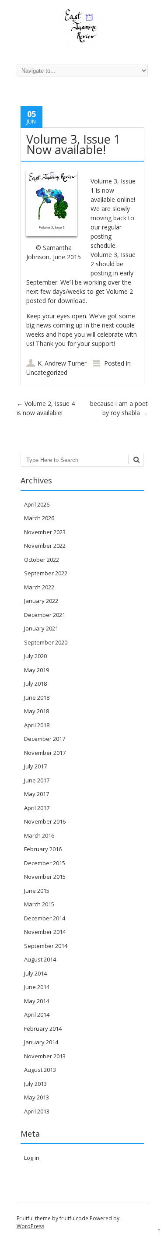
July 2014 (35, 973)
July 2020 (35, 656)
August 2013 (40, 1070)
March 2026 (39, 518)
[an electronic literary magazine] (82, 46)
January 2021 (41, 628)
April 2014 (36, 1014)
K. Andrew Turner (62, 363)
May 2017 (36, 794)
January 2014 (41, 1042)
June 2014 (36, 987)
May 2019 (36, 670)
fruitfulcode (73, 1218)
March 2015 (39, 904)
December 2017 (44, 739)
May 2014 (36, 1001)
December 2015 (44, 863)
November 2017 (45, 753)
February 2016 (43, 849)
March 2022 (39, 587)
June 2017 (36, 780)
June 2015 (36, 891)
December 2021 (44, 615)
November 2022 (45, 546)
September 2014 (45, 946)
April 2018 (36, 725)
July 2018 (35, 683)
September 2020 (45, 642)
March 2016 (39, 835)
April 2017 (36, 808)
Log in (31, 1158)
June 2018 (36, 697)
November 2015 (45, 877)
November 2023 (45, 532)
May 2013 (36, 1097)
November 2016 (45, 821)
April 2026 (36, 504)
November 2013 (45, 1056)
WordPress (30, 1226)
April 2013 (36, 1111)
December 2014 (44, 918)
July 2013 (35, 1084)
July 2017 (35, 766)
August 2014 (40, 959)
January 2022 (41, 601)
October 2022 (41, 560)
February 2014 (43, 1028)
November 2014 (45, 932)
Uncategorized (46, 372)
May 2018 (36, 711)
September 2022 (45, 573)
